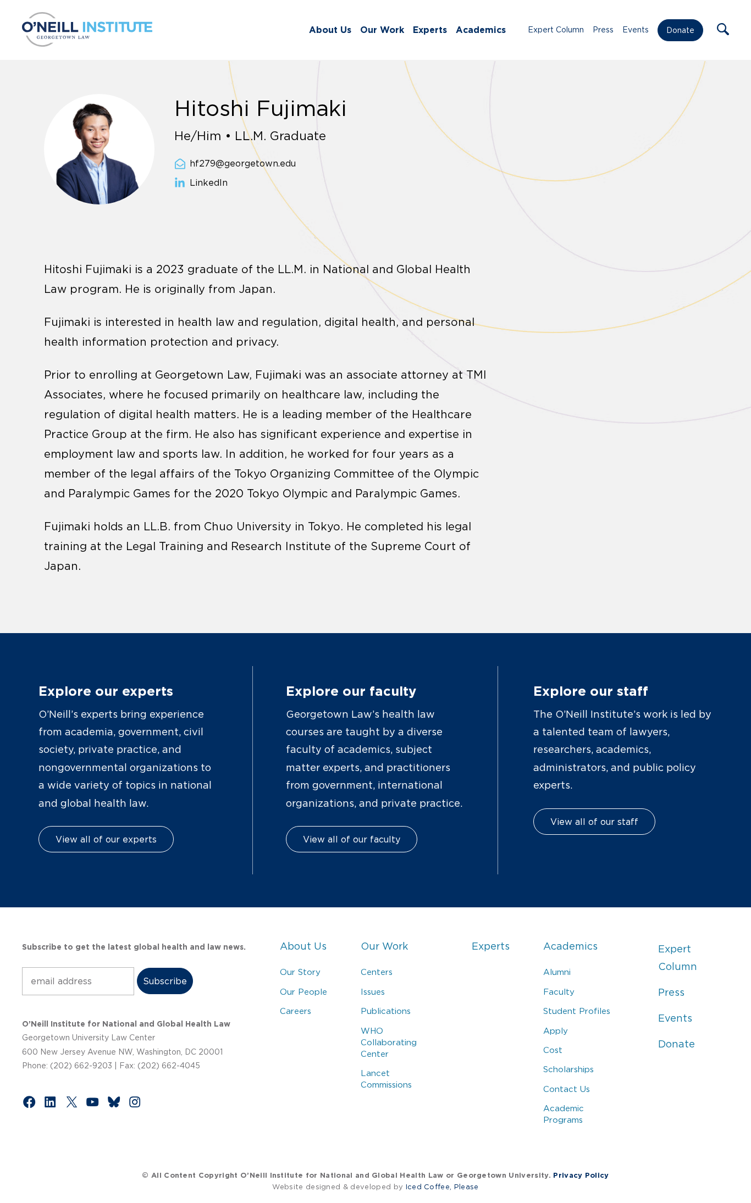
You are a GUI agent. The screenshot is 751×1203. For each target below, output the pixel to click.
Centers (377, 972)
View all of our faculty (351, 839)
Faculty (559, 991)
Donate (680, 30)
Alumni (557, 972)
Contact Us (566, 1089)
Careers (295, 1011)
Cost (552, 1050)
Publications (386, 1011)
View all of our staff (594, 822)
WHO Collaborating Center (389, 1042)
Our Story (300, 972)
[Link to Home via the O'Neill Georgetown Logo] (87, 43)
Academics (481, 30)
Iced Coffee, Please (442, 1187)
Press (603, 29)
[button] (723, 30)
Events (635, 29)
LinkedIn (209, 183)
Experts (430, 30)
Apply (555, 1030)
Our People (303, 991)
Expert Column (556, 29)
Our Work (382, 30)
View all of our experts (106, 839)
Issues (373, 991)
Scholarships (568, 1069)
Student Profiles (576, 1011)
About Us (330, 30)
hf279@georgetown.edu (243, 164)
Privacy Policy (581, 1175)
